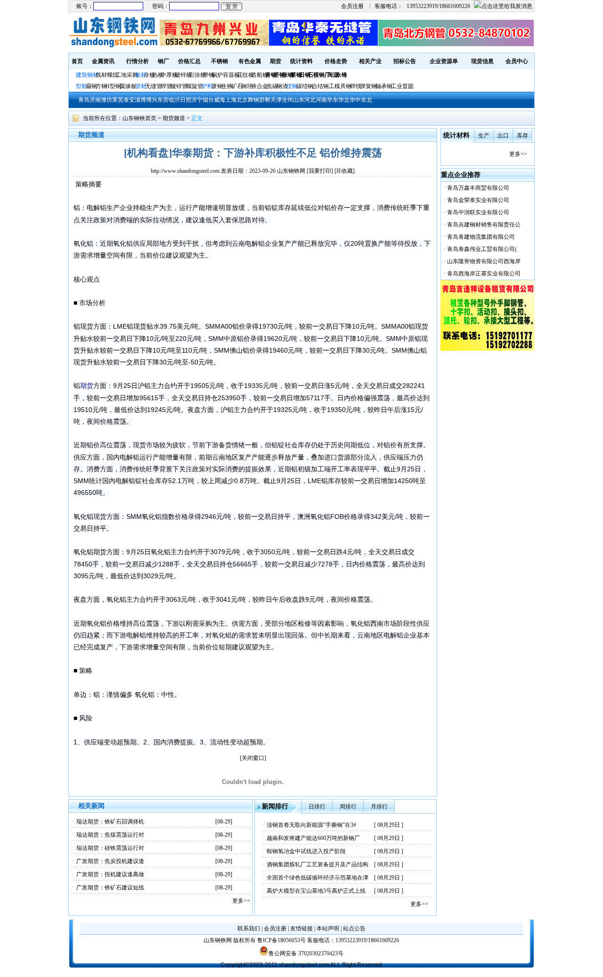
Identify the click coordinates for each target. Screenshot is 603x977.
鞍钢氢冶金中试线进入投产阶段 (306, 851)
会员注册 (352, 6)
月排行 (379, 806)
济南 (95, 100)
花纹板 (245, 75)
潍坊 (106, 100)
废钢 (217, 86)
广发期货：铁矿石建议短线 (110, 887)
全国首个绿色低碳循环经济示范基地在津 (317, 877)
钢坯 (247, 86)
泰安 (129, 100)
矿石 (237, 86)
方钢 (101, 86)
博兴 (151, 100)
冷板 (149, 75)
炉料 (207, 86)
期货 (275, 61)
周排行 (348, 806)
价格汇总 (189, 61)
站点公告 (354, 928)
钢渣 (282, 86)
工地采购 (126, 75)
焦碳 (272, 86)
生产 (483, 135)
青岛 (84, 100)
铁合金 (259, 86)
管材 (141, 86)
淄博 (140, 100)
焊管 (166, 86)
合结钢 (320, 86)
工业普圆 (402, 86)
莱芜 (117, 100)
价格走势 (336, 61)
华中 (355, 100)
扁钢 (91, 86)
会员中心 (516, 61)
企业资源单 (444, 61)
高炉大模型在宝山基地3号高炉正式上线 (316, 891)
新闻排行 (275, 806)
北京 (242, 100)
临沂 (174, 100)
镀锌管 (179, 86)
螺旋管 (194, 86)
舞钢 (253, 100)
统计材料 (456, 135)
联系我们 (248, 928)
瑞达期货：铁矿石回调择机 (110, 821)
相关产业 (370, 61)
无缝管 (153, 86)
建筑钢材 (87, 75)
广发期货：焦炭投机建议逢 (110, 861)
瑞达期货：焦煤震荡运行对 (110, 835)
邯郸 (264, 100)
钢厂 (163, 61)
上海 (230, 100)
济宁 (197, 100)
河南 (321, 100)
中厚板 (169, 75)
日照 (185, 100)
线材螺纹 (107, 75)
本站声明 (328, 928)
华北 (344, 100)
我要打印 (320, 171)
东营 (163, 100)
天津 (276, 100)
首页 (77, 61)
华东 (332, 100)
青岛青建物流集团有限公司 (481, 237)
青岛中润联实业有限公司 (478, 212)
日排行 (317, 806)
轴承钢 (383, 86)
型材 (81, 86)
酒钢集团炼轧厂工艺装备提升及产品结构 (317, 864)
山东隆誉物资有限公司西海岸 (484, 261)
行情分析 (137, 61)
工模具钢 (339, 86)
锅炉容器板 (226, 75)
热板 (157, 75)
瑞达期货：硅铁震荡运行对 (110, 848)
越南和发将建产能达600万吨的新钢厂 (313, 838)
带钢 (208, 75)
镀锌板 (183, 75)
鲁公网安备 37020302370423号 (306, 953)
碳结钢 (304, 86)
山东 (298, 100)
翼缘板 (128, 86)
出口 (503, 135)
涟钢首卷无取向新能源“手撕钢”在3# (311, 825)
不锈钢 (219, 61)
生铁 (227, 86)
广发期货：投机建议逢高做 (110, 874)
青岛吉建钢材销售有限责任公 (484, 224)
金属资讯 (103, 61)
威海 (219, 100)
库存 (522, 135)
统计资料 (301, 61)
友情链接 (301, 928)
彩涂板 (197, 75)
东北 (366, 100)
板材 (141, 75)
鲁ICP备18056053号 (281, 940)
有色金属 (249, 61)
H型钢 (113, 86)
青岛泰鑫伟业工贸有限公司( (482, 249)
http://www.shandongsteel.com (185, 171)
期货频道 (174, 118)
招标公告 (404, 61)
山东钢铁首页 (139, 118)
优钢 (292, 86)
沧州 (287, 100)
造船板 (259, 75)
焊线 (355, 86)
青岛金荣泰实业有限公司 (478, 200)
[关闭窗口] (253, 758)
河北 (310, 100)
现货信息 (482, 61)
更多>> (241, 900)
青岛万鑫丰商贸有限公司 (478, 188)
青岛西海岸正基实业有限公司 (484, 273)
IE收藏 (344, 171)
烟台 (208, 100)
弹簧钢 (368, 86)
